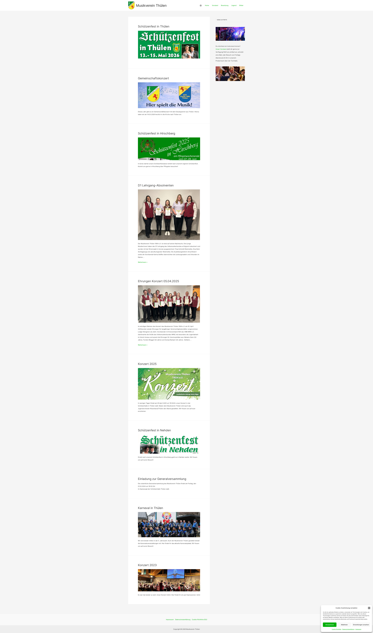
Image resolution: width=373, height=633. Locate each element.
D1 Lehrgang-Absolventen (156, 185)
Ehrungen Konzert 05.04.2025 (158, 281)
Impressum (358, 629)
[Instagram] (201, 5)
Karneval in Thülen (150, 508)
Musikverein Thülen (151, 5)
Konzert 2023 (147, 565)
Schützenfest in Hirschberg (156, 133)
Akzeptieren (329, 625)
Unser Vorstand (221, 49)
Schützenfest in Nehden (154, 430)
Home (207, 5)
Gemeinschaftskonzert (153, 78)
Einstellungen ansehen (361, 625)
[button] (369, 608)
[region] (230, 34)
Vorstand (215, 5)
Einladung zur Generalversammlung (162, 479)
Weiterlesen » (142, 262)
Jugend (233, 5)
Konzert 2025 (147, 364)
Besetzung (224, 5)
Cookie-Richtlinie (336, 629)
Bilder (241, 5)
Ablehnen (344, 625)
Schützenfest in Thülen (153, 26)
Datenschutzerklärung (348, 629)
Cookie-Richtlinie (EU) (199, 619)
